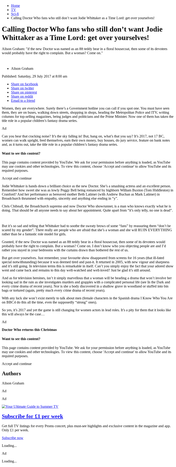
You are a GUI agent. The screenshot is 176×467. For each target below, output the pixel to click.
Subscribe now (12, 438)
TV (13, 10)
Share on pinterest (24, 92)
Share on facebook (24, 84)
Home (15, 6)
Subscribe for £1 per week (32, 416)
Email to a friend (23, 100)
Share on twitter (22, 88)
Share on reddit (22, 96)
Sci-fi (15, 14)
